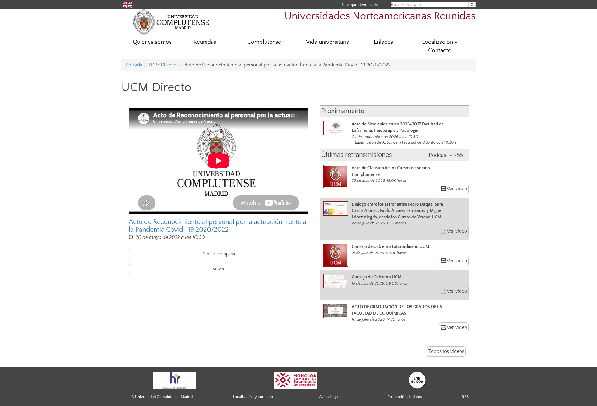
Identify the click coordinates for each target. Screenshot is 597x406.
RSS (465, 397)
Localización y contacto (253, 397)
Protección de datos (404, 397)
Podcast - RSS (446, 155)
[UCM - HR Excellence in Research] (174, 379)
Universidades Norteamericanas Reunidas (380, 16)
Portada (134, 65)
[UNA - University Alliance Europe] (417, 379)
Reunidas (204, 42)
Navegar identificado (360, 4)
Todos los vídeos (446, 351)
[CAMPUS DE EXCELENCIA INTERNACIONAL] (295, 379)
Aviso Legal (329, 397)
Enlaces (383, 42)
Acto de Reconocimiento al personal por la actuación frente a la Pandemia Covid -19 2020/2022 (217, 226)
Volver (218, 269)
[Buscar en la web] (472, 4)
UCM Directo (163, 65)
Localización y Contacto (440, 46)
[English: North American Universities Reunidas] (127, 4)
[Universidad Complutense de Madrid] (171, 22)
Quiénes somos (152, 42)
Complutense (264, 42)
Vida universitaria (327, 42)
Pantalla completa (218, 254)
